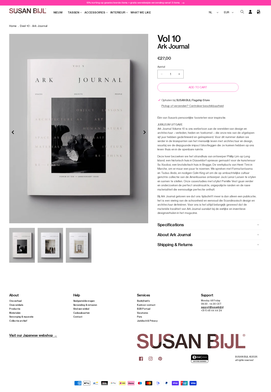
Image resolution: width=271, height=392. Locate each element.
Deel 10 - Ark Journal (33, 26)
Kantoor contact (146, 304)
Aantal (161, 66)
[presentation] (13, 132)
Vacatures (142, 312)
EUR (226, 12)
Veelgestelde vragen (84, 301)
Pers (139, 316)
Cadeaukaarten (81, 312)
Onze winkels (16, 304)
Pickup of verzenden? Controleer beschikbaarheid (192, 106)
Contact (78, 316)
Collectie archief (18, 320)
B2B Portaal (143, 308)
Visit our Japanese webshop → (33, 335)
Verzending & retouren (85, 304)
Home (13, 26)
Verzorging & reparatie (21, 316)
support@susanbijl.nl (212, 307)
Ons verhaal (15, 301)
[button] (73, 12)
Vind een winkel (81, 308)
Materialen (14, 312)
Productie (14, 308)
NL (210, 12)
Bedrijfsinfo (143, 301)
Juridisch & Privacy (147, 320)
